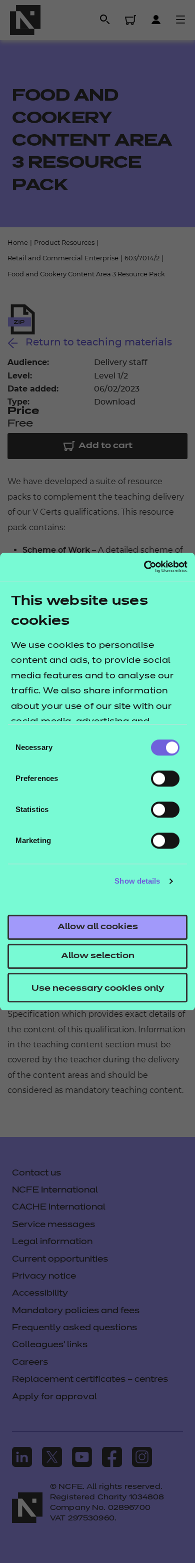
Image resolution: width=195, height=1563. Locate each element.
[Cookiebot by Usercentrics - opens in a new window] (144, 566)
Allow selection (97, 956)
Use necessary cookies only (98, 989)
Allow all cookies (98, 927)
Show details (137, 881)
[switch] (165, 778)
